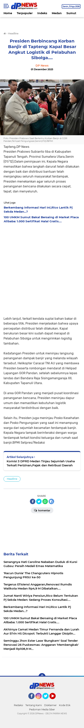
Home (8, 13)
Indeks (42, 13)
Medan (57, 13)
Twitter (47, 701)
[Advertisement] (42, 268)
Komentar (44, 510)
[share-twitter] (39, 501)
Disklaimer (50, 705)
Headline (12, 478)
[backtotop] (42, 676)
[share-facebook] (32, 501)
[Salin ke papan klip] (51, 501)
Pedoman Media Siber (42, 709)
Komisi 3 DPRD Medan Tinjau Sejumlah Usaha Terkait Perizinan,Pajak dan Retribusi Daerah (41, 463)
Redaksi (18, 705)
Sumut (71, 13)
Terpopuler (25, 13)
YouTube (55, 701)
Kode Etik (64, 705)
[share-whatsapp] (45, 501)
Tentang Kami (33, 705)
